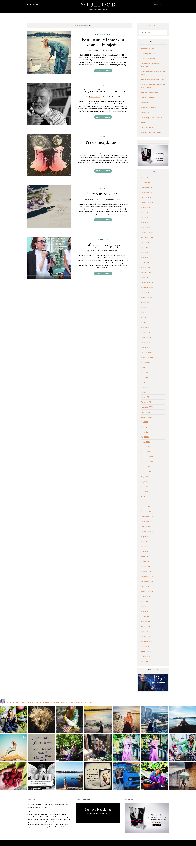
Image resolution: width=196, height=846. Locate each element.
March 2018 (145, 621)
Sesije (90, 16)
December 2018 (147, 576)
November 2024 (147, 237)
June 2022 (144, 372)
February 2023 (146, 332)
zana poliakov (94, 50)
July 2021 (144, 422)
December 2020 (147, 457)
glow (103, 188)
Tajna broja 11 (146, 103)
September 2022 (147, 357)
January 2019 (146, 571)
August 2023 (145, 302)
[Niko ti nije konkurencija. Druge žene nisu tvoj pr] (182, 747)
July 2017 (144, 661)
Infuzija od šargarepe (103, 245)
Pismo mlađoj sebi (103, 193)
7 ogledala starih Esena (149, 93)
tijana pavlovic (94, 199)
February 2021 (146, 447)
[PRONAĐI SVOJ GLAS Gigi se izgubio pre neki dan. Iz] (69, 719)
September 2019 (147, 532)
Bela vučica (145, 113)
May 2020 (144, 492)
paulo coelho (94, 96)
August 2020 (145, 477)
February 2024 (146, 272)
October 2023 (146, 292)
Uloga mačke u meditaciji (103, 91)
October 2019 (146, 527)
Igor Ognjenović (94, 148)
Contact (122, 16)
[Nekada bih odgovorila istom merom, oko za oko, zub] (13, 719)
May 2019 (144, 552)
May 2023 (144, 317)
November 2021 (147, 407)
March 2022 (145, 387)
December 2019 (147, 517)
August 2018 (145, 596)
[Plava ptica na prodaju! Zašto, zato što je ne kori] (126, 776)
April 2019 (145, 557)
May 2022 (144, 377)
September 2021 (147, 417)
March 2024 (145, 267)
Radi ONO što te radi (148, 98)
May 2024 (144, 257)
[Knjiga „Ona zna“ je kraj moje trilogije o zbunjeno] (182, 776)
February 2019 (146, 566)
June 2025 (144, 217)
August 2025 (145, 207)
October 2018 (146, 586)
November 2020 (147, 462)
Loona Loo (94, 250)
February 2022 (146, 392)
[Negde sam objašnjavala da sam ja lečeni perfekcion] (154, 747)
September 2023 (147, 297)
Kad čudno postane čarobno (151, 132)
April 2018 (145, 616)
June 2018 (144, 606)
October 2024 (146, 242)
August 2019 (145, 537)
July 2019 (144, 542)
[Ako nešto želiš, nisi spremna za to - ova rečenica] (182, 719)
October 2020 (146, 467)
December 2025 (147, 188)
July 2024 (144, 247)
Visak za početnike (148, 54)
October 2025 (146, 197)
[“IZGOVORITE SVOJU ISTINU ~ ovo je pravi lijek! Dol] (41, 719)
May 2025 (144, 222)
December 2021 (147, 402)
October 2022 (146, 352)
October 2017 (146, 646)
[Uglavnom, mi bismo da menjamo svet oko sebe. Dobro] (69, 747)
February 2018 (146, 626)
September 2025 (147, 202)
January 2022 (146, 397)
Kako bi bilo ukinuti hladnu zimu (152, 80)
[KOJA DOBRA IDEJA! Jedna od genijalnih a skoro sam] (98, 747)
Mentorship (102, 16)
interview (103, 239)
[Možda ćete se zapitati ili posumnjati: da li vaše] (69, 776)
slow (103, 85)
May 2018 (144, 611)
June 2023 (144, 312)
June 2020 (144, 487)
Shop (113, 16)
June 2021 (144, 427)
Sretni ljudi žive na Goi (149, 58)
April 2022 (145, 382)
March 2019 (145, 562)
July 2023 (144, 307)
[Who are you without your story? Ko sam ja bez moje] (154, 776)
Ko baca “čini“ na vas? (148, 108)
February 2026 (146, 183)
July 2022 (144, 367)
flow (103, 137)
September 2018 (147, 591)
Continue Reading (103, 70)
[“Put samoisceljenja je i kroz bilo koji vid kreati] (126, 747)
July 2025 (144, 212)
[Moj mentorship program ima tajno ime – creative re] (13, 747)
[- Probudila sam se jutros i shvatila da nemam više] (98, 719)
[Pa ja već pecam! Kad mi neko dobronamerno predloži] (126, 719)
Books (81, 16)
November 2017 (147, 641)
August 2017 (145, 656)
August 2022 (145, 362)
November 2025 (147, 193)
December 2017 (147, 636)
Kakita (143, 123)
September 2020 (147, 472)
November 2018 (147, 581)
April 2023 (145, 322)
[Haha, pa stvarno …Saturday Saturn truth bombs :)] (41, 747)
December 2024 (147, 232)
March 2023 (145, 327)
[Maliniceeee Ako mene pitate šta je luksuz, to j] (13, 776)
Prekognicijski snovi (103, 142)
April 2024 (145, 262)
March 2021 (145, 442)
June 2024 (144, 252)
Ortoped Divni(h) (147, 127)
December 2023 (147, 282)
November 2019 (147, 522)
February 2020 (146, 507)
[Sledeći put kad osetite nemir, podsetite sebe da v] (41, 776)
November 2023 (147, 287)
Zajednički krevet (147, 49)
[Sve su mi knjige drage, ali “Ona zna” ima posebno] (98, 776)
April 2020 (145, 497)
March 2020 (145, 502)
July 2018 (144, 601)
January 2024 (146, 277)
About (72, 16)
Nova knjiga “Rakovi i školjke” (151, 118)
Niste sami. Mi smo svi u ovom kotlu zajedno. (103, 42)
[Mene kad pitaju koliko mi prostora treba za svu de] (154, 719)
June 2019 (144, 547)
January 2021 (146, 452)
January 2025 (146, 227)
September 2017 (147, 651)
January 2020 (146, 512)
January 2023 (146, 337)
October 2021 (146, 412)
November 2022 (147, 347)
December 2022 (147, 342)
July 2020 (144, 482)
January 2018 (146, 631)
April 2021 (145, 437)
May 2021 (144, 432)
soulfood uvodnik (103, 34)
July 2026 (144, 178)
